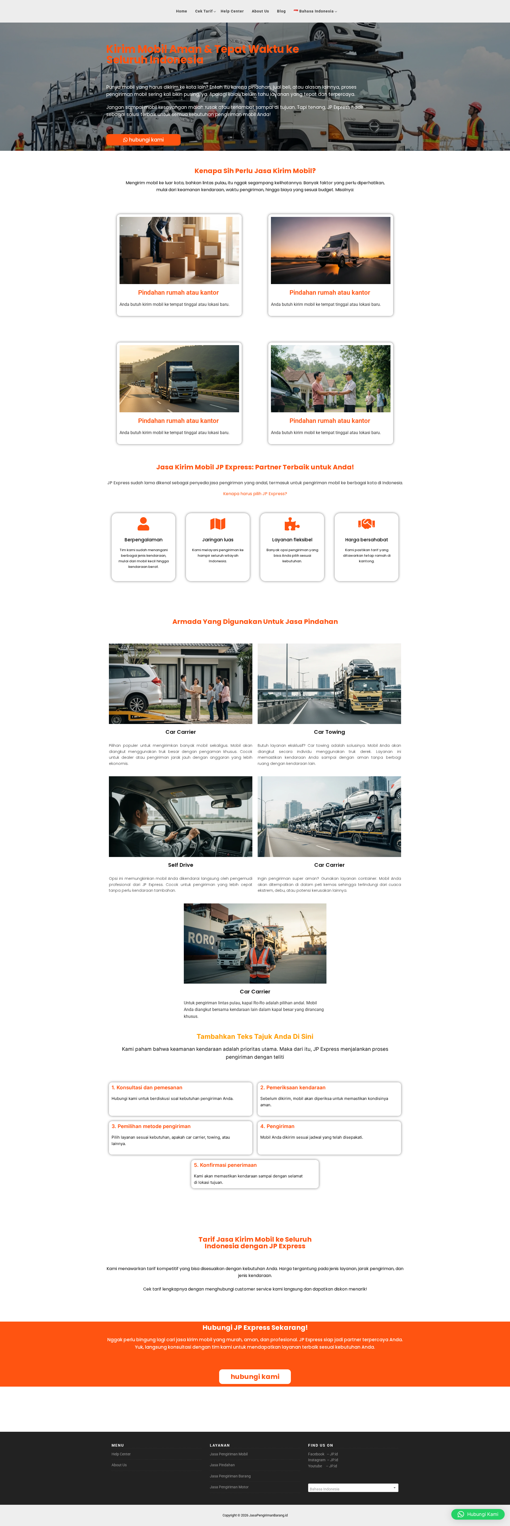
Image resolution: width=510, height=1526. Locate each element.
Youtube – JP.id (322, 1466)
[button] (478, 1514)
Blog (281, 11)
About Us (260, 11)
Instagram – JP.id (323, 1460)
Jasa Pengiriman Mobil (229, 1454)
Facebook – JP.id (323, 1454)
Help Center (232, 11)
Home (181, 11)
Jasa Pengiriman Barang (230, 1476)
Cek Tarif (204, 11)
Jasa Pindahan (222, 1465)
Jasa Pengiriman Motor (229, 1487)
